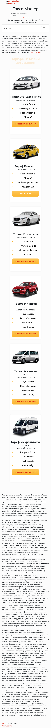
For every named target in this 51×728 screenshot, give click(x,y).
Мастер (7, 28)
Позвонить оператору (25, 124)
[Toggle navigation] (44, 28)
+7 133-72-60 (25, 18)
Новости (11, 3)
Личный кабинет (14, 1)
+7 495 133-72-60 (35, 52)
